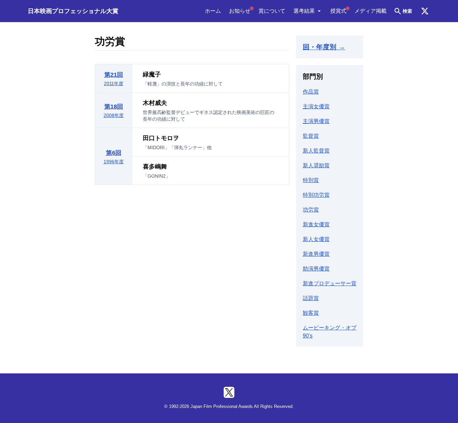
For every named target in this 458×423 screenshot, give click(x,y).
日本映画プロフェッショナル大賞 (73, 11)
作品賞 (311, 92)
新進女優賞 (316, 224)
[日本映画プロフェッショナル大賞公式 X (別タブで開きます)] (424, 11)
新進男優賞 (316, 254)
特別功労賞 (316, 195)
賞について (272, 11)
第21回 (113, 78)
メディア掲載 (370, 11)
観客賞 (311, 313)
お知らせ (239, 11)
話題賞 (311, 298)
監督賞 (311, 136)
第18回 (114, 110)
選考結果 (304, 11)
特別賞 (311, 180)
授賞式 (338, 11)
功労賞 (311, 210)
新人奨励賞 (316, 165)
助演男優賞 (316, 268)
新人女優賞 (316, 239)
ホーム (213, 11)
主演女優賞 (316, 106)
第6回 (114, 156)
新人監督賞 (316, 151)
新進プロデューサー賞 (329, 283)
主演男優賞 (316, 121)
